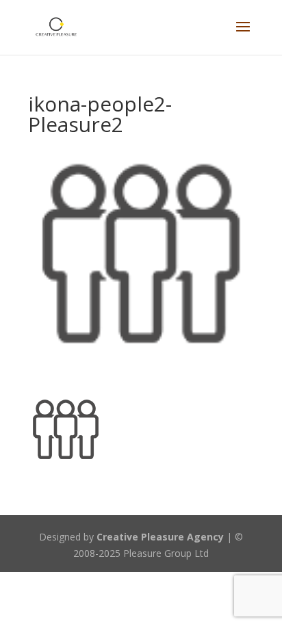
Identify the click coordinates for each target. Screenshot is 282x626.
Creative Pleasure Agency (160, 536)
